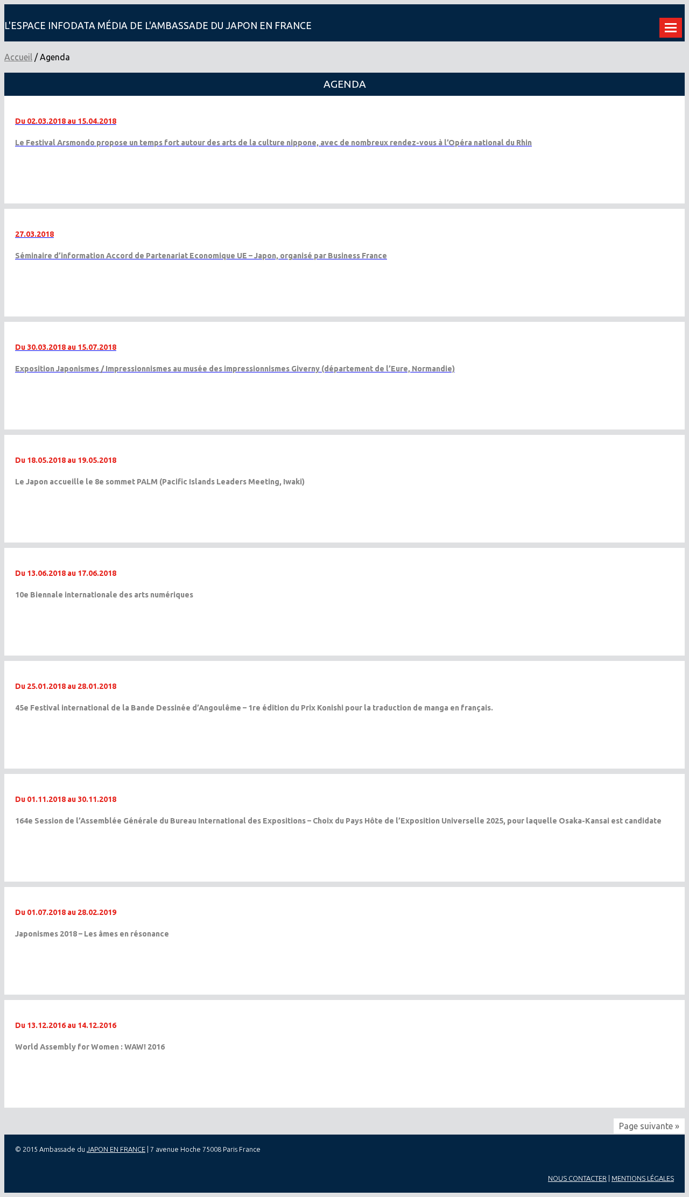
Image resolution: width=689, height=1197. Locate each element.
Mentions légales (642, 1178)
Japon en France (116, 1149)
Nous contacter (577, 1178)
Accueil (18, 57)
